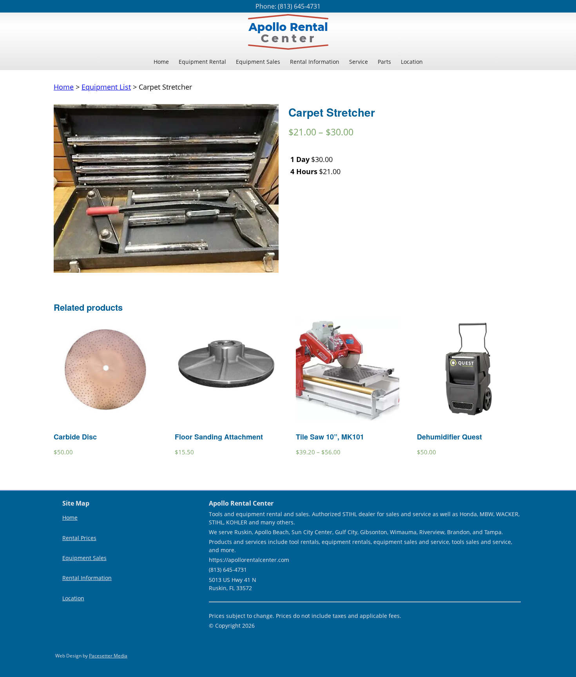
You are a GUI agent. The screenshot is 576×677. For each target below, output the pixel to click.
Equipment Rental (202, 61)
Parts (384, 61)
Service (358, 61)
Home (161, 61)
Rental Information (314, 61)
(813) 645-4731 (299, 6)
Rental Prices (79, 538)
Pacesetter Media (108, 655)
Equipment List (106, 87)
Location (412, 61)
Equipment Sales (258, 61)
